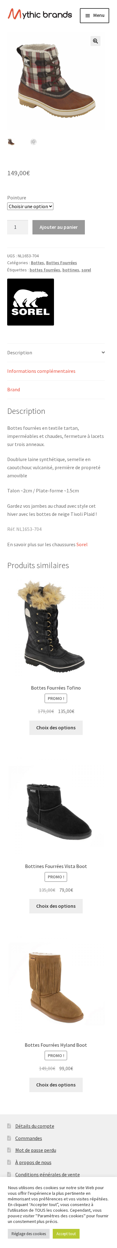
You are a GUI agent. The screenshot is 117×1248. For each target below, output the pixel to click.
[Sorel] (30, 302)
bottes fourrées (45, 270)
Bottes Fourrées (61, 262)
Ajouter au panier (59, 227)
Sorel (82, 544)
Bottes (37, 262)
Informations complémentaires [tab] (41, 371)
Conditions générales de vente (47, 1174)
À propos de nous (33, 1162)
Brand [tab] (13, 389)
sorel (86, 270)
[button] (95, 41)
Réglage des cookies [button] (29, 1233)
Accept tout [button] (66, 1233)
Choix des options (56, 727)
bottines (70, 270)
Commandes (28, 1138)
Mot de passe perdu (35, 1150)
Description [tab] (19, 352)
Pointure (16, 197)
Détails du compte (34, 1126)
